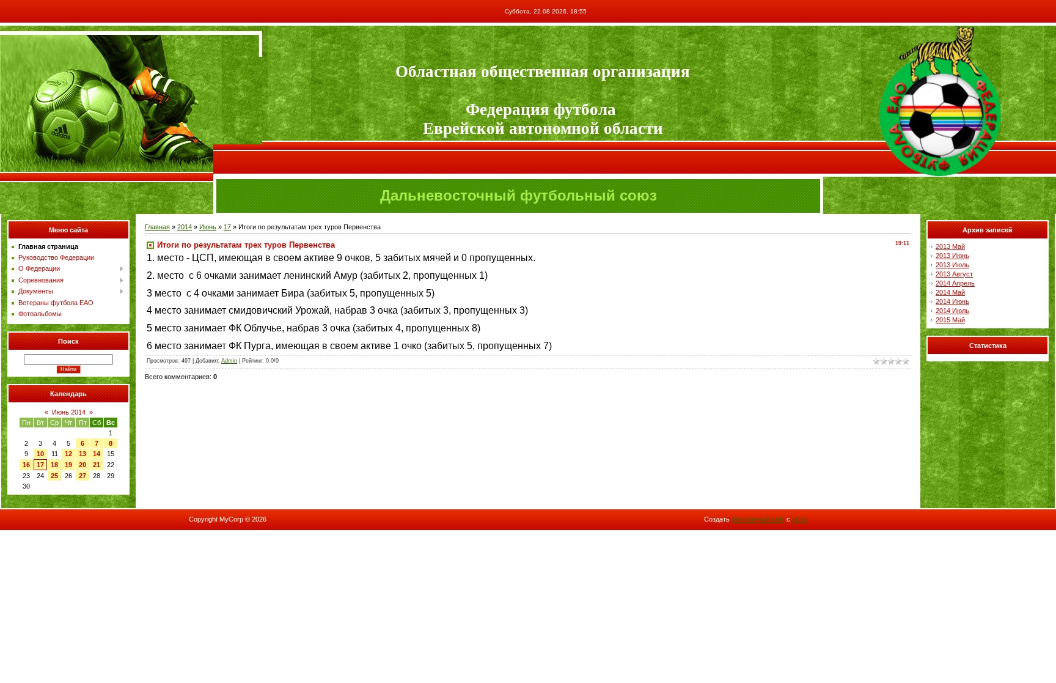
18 (54, 464)
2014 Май (950, 292)
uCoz (800, 519)
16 (26, 464)
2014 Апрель (955, 283)
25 (54, 475)
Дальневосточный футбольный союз (518, 195)
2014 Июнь (952, 301)
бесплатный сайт (758, 519)
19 (68, 464)
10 (40, 453)
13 (82, 453)
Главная (157, 227)
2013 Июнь (952, 255)
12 (68, 453)
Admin (229, 361)
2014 (184, 227)
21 (96, 464)
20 (82, 464)
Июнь (207, 227)
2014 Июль (952, 310)
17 (40, 464)
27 (82, 475)
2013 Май (950, 246)
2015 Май (950, 319)
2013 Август (954, 274)
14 (96, 453)
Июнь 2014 (69, 412)
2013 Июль (952, 264)
